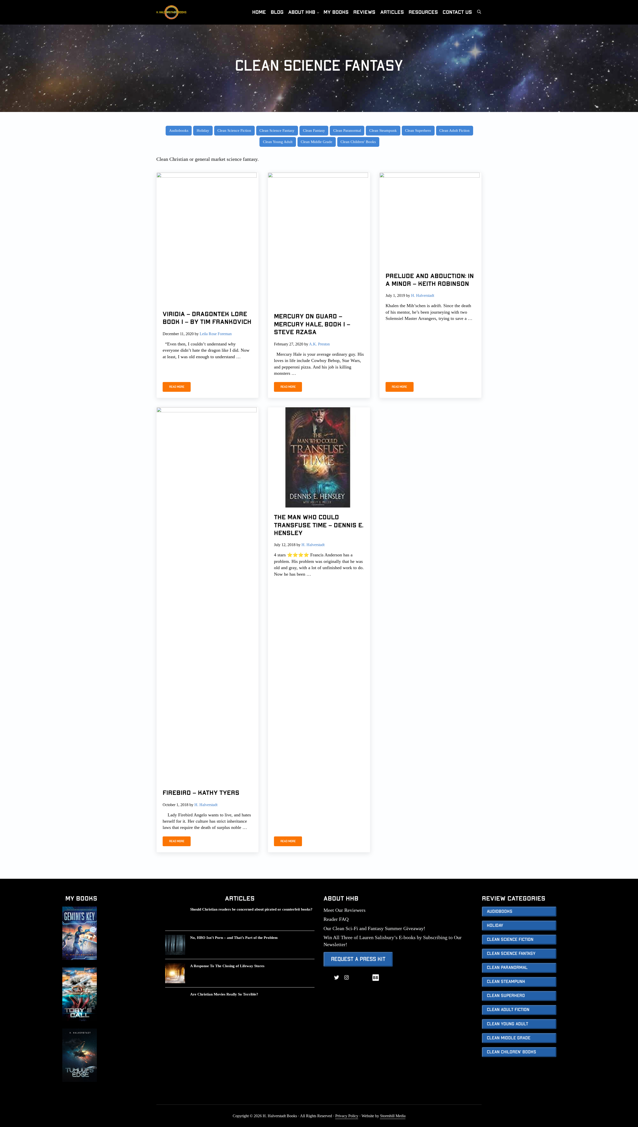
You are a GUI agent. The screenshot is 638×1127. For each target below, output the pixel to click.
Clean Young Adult (277, 142)
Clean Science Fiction (234, 130)
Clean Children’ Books (511, 1052)
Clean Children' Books (358, 142)
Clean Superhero (418, 130)
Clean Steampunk (383, 130)
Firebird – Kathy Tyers (201, 793)
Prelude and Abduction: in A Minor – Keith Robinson (430, 280)
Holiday (203, 130)
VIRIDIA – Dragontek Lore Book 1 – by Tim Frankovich (207, 318)
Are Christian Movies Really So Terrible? (224, 994)
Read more (180, 387)
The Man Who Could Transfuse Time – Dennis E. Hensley (318, 525)
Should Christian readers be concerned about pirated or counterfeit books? (251, 909)
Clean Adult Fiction (454, 130)
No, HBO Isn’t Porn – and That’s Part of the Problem (234, 937)
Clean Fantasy (314, 130)
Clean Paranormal (347, 130)
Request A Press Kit (358, 959)
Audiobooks (178, 130)
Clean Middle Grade (316, 142)
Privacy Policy (346, 1116)
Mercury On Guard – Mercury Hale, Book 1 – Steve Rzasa (312, 324)
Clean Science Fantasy (276, 130)
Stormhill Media (393, 1116)
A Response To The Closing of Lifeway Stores (227, 966)
